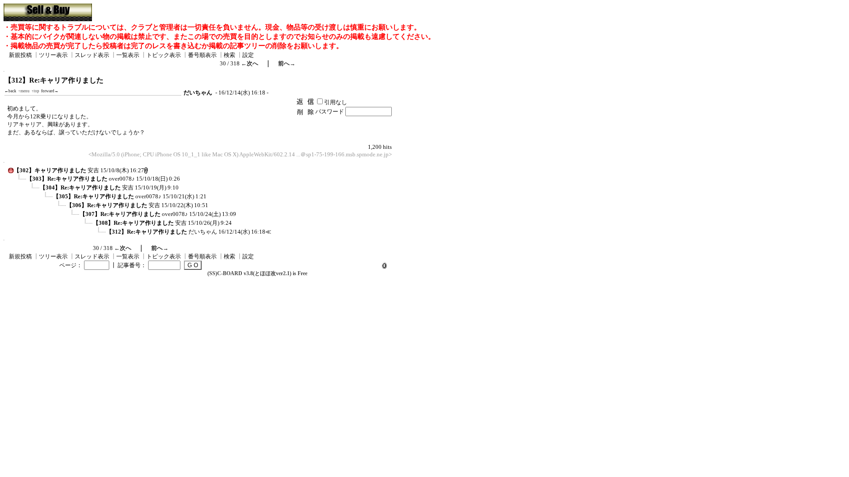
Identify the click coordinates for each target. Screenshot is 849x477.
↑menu (24, 91)
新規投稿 (20, 55)
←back (10, 91)
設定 (248, 55)
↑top (35, 91)
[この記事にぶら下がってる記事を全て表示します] (20, 181)
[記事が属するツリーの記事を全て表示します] (11, 171)
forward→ (49, 91)
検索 (229, 55)
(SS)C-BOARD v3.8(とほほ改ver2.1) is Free (257, 273)
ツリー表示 (53, 55)
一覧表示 (127, 55)
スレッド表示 (92, 55)
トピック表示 (163, 55)
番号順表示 (202, 55)
